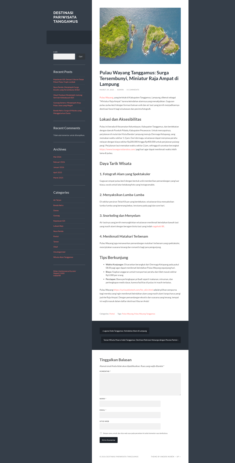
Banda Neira (58, 205)
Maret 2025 (58, 178)
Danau (56, 210)
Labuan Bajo (58, 226)
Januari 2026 (58, 167)
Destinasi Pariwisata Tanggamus (65, 17)
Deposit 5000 (59, 273)
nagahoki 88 (158, 226)
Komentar (105, 371)
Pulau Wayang (106, 97)
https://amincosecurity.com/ (64, 271)
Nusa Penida (58, 231)
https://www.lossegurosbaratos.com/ (118, 149)
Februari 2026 (59, 162)
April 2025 (57, 172)
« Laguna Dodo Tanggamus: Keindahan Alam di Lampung (124, 331)
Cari (55, 52)
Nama (103, 399)
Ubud (55, 247)
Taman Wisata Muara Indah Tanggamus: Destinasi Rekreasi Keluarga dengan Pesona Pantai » (141, 340)
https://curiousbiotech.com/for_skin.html (133, 289)
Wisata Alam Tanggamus (63, 257)
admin (120, 90)
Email (103, 410)
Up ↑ (179, 457)
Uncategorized (59, 252)
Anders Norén (167, 457)
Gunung (56, 215)
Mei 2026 (57, 157)
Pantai (56, 236)
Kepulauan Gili (59, 221)
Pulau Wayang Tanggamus (144, 314)
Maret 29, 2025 (107, 90)
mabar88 (57, 275)
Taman (56, 241)
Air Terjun (57, 200)
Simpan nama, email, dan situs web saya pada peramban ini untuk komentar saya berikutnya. (135, 433)
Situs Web (104, 421)
